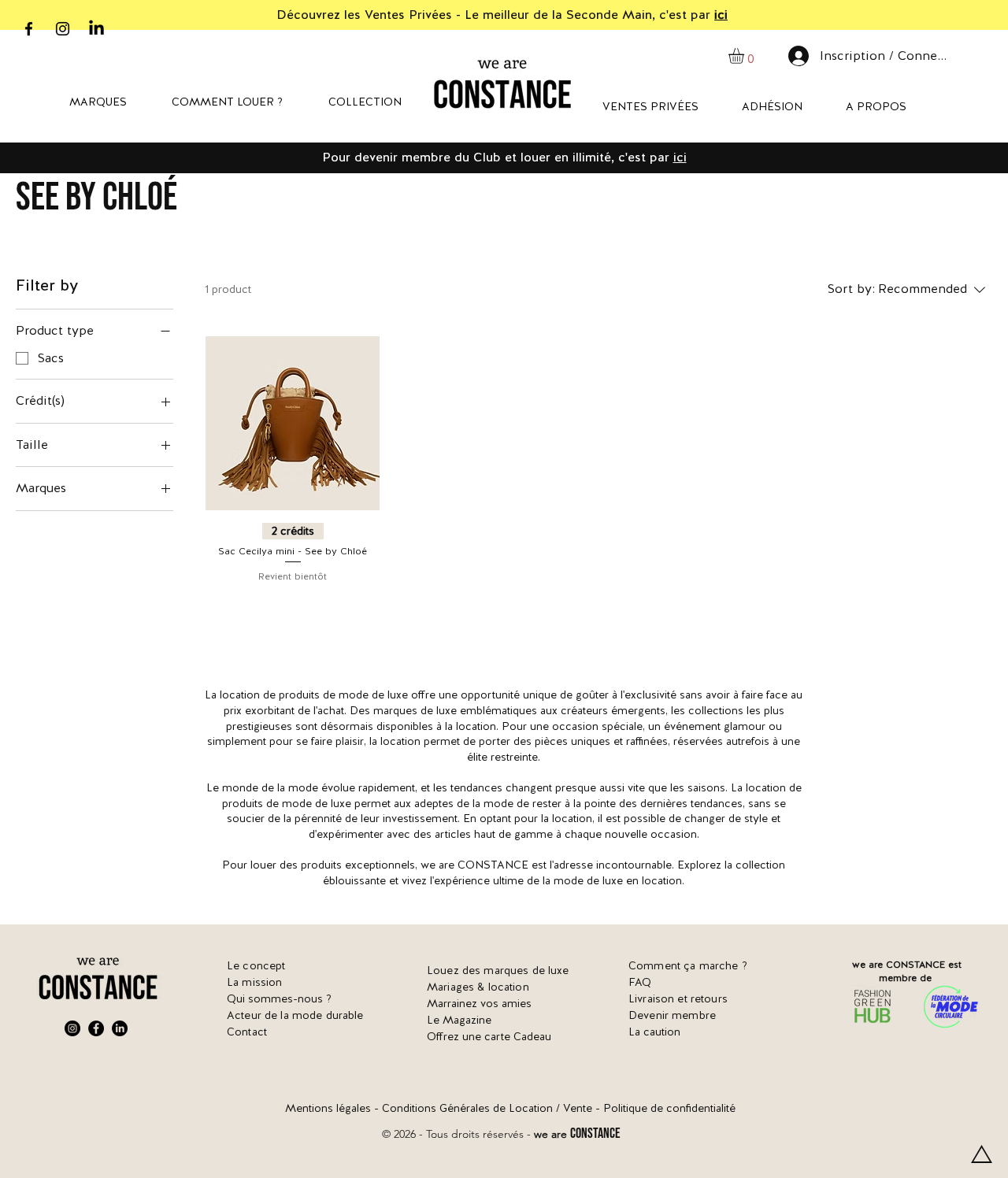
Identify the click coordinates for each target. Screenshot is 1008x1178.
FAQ (639, 982)
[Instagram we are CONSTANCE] (63, 29)
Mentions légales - (333, 1108)
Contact (247, 1031)
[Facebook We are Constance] (96, 1028)
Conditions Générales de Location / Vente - (492, 1108)
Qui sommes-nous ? (279, 998)
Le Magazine (459, 1020)
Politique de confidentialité (669, 1108)
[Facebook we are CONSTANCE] (29, 29)
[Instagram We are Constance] (72, 1028)
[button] (745, 56)
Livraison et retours (678, 998)
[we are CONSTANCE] (96, 29)
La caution (654, 1031)
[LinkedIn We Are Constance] (120, 1028)
